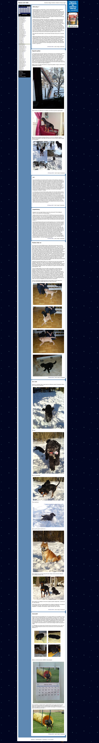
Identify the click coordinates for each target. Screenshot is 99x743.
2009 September (22, 50)
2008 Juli (21, 67)
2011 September (22, 20)
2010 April (21, 41)
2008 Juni (21, 68)
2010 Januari (21, 45)
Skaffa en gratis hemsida (55, 741)
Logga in (64, 2)
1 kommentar (62, 46)
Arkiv (20, 15)
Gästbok (57, 2)
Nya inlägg (21, 72)
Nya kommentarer (22, 73)
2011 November (22, 18)
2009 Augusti (21, 51)
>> (29, 14)
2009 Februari (21, 58)
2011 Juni (21, 24)
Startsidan (46, 2)
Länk (55, 46)
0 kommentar (62, 205)
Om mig (61, 2)
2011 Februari (21, 29)
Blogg (50, 2)
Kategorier (21, 71)
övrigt (58, 46)
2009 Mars (21, 57)
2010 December (22, 31)
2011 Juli (21, 23)
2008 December (22, 61)
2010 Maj (21, 40)
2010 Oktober (21, 34)
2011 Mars (21, 28)
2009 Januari (21, 60)
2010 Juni (21, 39)
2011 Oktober (21, 19)
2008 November (22, 62)
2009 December (22, 46)
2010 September (22, 35)
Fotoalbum (53, 2)
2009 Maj (21, 55)
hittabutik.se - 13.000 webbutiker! (36, 739)
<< (19, 14)
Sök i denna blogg (22, 76)
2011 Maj (20, 25)
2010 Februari (21, 44)
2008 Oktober (21, 63)
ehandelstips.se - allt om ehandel (48, 739)
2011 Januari (21, 30)
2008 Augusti (21, 66)
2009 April (21, 56)
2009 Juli (21, 52)
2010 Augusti (21, 36)
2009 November (22, 47)
